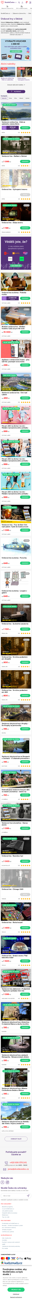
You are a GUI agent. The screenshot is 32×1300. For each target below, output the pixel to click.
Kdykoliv (4, 98)
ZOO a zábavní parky (21, 8)
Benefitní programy (7, 1206)
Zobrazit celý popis (15, 34)
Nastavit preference (16, 1297)
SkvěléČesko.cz (5, 13)
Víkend (21, 98)
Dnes (10, 98)
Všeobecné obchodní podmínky (11, 1246)
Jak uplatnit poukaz (7, 1211)
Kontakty (4, 1240)
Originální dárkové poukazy (9, 1213)
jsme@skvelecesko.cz (18, 1169)
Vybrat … (27, 98)
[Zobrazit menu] (30, 2)
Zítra (15, 98)
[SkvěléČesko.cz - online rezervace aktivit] (9, 2)
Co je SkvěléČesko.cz (8, 1208)
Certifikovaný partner (8, 1231)
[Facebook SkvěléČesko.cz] (2, 1182)
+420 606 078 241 (18, 1162)
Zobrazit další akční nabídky (15, 85)
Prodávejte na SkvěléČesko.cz (10, 1223)
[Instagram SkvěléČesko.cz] (7, 1182)
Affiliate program (7, 1229)
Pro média (5, 1248)
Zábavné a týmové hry (7, 8)
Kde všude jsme (6, 1238)
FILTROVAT (17, 91)
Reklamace (5, 1215)
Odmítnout (16, 1294)
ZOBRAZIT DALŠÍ (16, 1139)
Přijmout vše (16, 1289)
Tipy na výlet (5, 1217)
